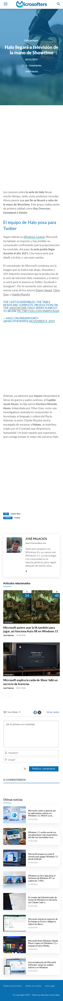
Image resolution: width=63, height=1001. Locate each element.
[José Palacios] (14, 555)
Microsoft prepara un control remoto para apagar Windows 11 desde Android (43, 856)
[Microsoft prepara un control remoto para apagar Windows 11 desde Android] (14, 858)
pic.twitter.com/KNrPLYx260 (38, 311)
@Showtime (18, 308)
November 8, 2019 (42, 321)
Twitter (17, 518)
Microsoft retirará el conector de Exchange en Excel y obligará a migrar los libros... (43, 921)
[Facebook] (22, 116)
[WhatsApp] (36, 116)
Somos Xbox (16, 514)
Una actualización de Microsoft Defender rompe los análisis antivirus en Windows (42, 965)
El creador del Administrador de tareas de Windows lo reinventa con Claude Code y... (42, 900)
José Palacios (31, 72)
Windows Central (33, 237)
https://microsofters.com (35, 543)
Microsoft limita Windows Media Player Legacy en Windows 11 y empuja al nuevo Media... (43, 943)
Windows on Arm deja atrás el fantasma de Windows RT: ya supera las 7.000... (41, 878)
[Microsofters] (31, 4)
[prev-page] (5, 696)
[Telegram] (51, 116)
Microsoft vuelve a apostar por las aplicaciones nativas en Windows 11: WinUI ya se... (42, 813)
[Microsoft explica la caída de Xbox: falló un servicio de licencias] (31, 659)
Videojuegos (31, 40)
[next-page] (10, 696)
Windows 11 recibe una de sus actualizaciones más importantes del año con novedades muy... (43, 835)
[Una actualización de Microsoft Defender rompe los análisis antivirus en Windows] (14, 966)
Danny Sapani (44, 290)
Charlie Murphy (21, 294)
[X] (29, 116)
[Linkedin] (44, 116)
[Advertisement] (31, 155)
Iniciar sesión (52, 712)
